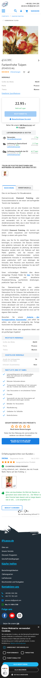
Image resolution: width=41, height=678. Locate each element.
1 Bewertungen (15, 72)
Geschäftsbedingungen (10, 559)
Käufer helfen (9, 563)
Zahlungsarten (7, 574)
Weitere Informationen (18, 643)
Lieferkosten (7, 578)
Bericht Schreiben (12, 508)
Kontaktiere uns (10, 586)
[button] (20, 674)
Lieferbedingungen (13, 147)
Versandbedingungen (14, 139)
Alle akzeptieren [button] (20, 664)
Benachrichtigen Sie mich (21, 119)
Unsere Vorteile (7, 551)
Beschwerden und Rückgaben (13, 582)
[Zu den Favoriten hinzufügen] (24, 72)
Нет (25, 511)
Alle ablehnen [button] (20, 670)
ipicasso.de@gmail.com (30, 6)
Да (19, 511)
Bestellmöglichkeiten (10, 570)
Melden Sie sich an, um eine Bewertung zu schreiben (20, 441)
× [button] (38, 627)
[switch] (5, 673)
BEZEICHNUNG (9, 188)
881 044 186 (32, 3)
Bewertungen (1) (24, 188)
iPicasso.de (8, 540)
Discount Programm (9, 555)
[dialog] (20, 651)
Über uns (5, 547)
